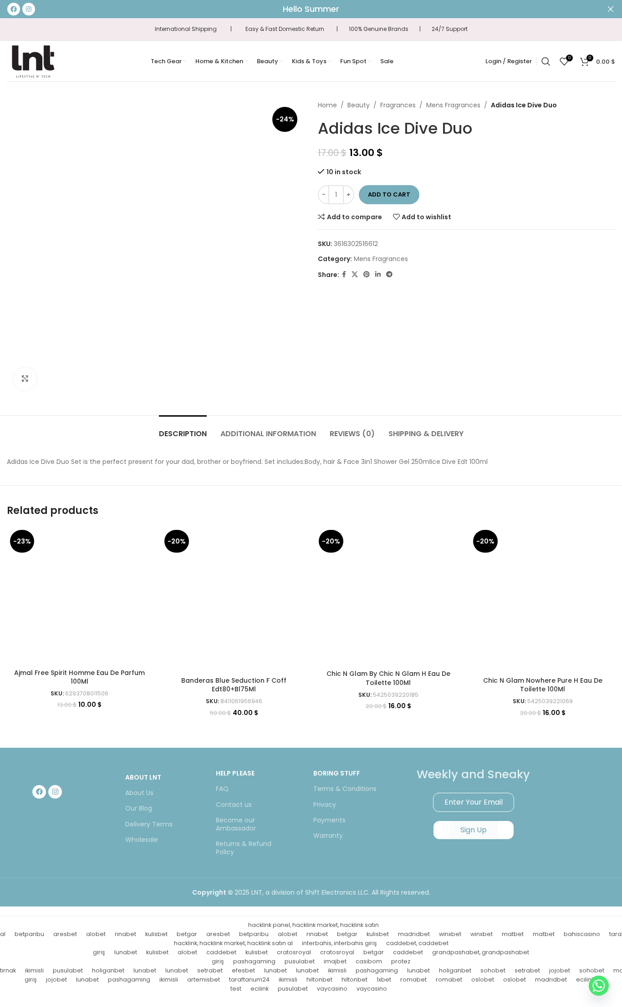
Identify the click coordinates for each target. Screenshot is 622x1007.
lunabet (125, 952)
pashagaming (254, 961)
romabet (413, 979)
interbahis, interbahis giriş (339, 943)
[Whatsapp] (599, 986)
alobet (96, 934)
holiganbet (108, 970)
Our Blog (138, 808)
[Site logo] (33, 60)
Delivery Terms (149, 824)
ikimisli (34, 970)
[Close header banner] (610, 9)
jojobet (559, 970)
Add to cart (389, 194)
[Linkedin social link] (377, 274)
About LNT (143, 777)
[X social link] (355, 274)
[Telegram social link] (389, 274)
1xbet (384, 979)
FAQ (222, 788)
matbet (513, 934)
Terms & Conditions (345, 788)
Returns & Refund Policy (243, 847)
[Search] (546, 61)
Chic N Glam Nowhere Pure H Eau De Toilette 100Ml (542, 685)
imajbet (335, 961)
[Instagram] (55, 792)
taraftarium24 (249, 979)
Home (327, 105)
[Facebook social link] (344, 274)
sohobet (492, 970)
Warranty (328, 835)
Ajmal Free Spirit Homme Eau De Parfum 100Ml (79, 677)
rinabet (125, 934)
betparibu (29, 934)
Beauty (358, 105)
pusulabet (300, 961)
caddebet (221, 952)
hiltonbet (319, 979)
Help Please (235, 773)
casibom (369, 961)
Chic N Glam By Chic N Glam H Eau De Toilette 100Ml (388, 678)
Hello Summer (311, 9)
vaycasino (332, 988)
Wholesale (141, 839)
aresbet (65, 934)
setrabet (210, 970)
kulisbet (156, 934)
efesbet (243, 970)
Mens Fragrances (453, 105)
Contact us (234, 804)
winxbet (450, 934)
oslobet (482, 979)
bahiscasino (582, 934)
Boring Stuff (336, 773)
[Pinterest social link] (366, 274)
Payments (329, 820)
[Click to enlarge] (25, 379)
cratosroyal (294, 952)
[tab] (183, 429)
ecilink (259, 988)
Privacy (324, 804)
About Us (139, 792)
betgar (187, 934)
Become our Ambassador (236, 824)
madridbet (414, 934)
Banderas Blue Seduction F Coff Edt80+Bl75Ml (233, 685)
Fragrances (398, 105)
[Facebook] (39, 792)
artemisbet (203, 979)
